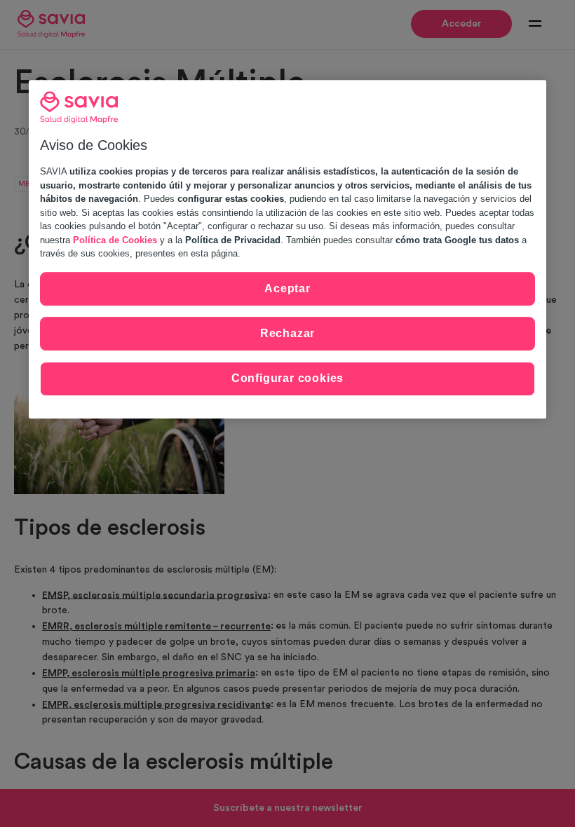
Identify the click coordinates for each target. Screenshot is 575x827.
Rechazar (287, 333)
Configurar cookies (287, 379)
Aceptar (287, 288)
